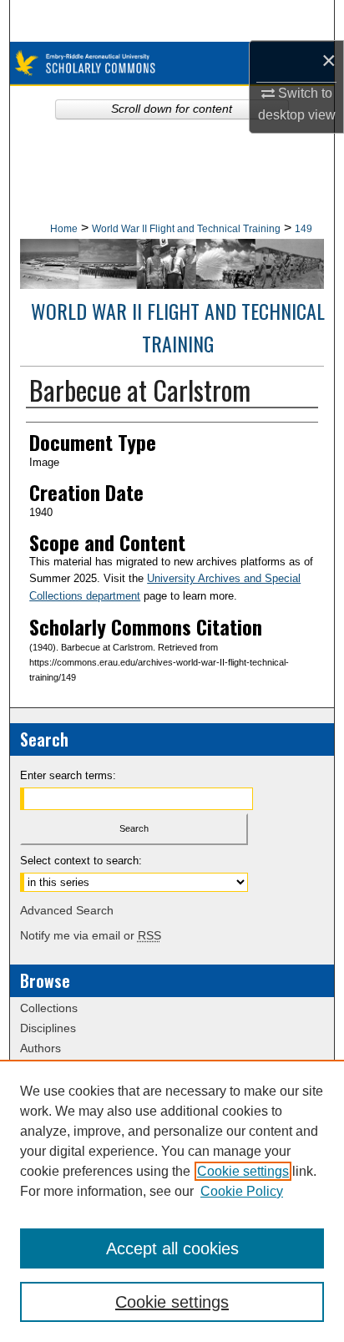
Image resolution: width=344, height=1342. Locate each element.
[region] (172, 1201)
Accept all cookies (172, 1248)
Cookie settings (243, 1171)
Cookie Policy (241, 1191)
